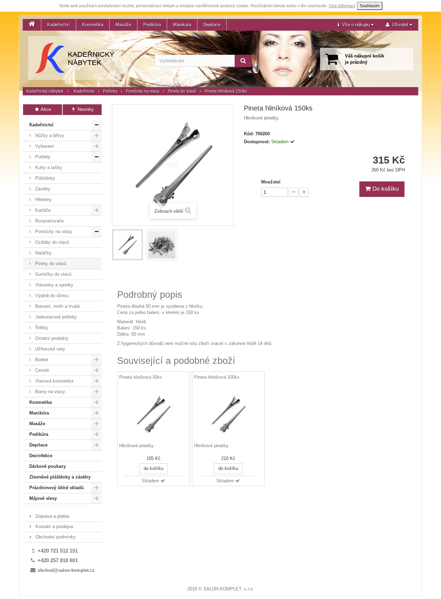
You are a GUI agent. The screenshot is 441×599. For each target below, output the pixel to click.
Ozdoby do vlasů (51, 242)
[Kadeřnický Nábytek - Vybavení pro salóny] (74, 58)
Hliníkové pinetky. (137, 445)
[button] (355, 25)
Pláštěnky (44, 178)
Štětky (41, 327)
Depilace (211, 24)
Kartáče (42, 210)
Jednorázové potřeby (55, 316)
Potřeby (110, 91)
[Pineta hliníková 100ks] (228, 414)
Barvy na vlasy (49, 391)
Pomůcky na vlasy (143, 91)
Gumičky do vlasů (52, 274)
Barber (41, 359)
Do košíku (385, 189)
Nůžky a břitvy (49, 135)
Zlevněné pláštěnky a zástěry (60, 477)
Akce (45, 109)
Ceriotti (41, 370)
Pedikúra (152, 24)
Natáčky (43, 252)
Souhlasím (370, 5)
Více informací (342, 5)
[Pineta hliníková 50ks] (153, 414)
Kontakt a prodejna (53, 526)
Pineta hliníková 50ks (140, 377)
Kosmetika (92, 24)
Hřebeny (43, 199)
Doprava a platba (51, 516)
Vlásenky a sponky (53, 284)
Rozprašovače (49, 220)
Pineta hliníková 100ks (216, 377)
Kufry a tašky (48, 167)
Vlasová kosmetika (53, 380)
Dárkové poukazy (47, 466)
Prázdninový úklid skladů (56, 487)
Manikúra (182, 24)
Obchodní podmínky (55, 536)
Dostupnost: (257, 141)
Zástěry (42, 188)
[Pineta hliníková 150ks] (127, 245)
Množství (270, 182)
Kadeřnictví (58, 24)
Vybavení (44, 146)
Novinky (85, 109)
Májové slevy (43, 498)
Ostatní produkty (51, 338)
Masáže (123, 24)
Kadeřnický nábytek (45, 91)
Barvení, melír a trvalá (57, 306)
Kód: (249, 133)
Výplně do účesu (51, 295)
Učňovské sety (49, 348)
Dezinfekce (40, 455)
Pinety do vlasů (182, 91)
